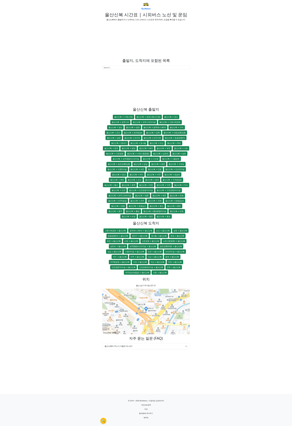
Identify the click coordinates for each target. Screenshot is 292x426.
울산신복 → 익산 (181, 185)
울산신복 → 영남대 (172, 174)
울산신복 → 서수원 (150, 159)
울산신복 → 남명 (114, 138)
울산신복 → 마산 (156, 143)
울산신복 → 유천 (146, 185)
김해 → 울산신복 (180, 230)
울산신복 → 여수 (136, 174)
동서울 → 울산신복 (159, 236)
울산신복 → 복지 (146, 148)
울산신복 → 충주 (115, 211)
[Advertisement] (123, 39)
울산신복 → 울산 (111, 185)
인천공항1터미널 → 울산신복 (123, 267)
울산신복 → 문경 (111, 148)
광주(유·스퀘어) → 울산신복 (141, 230)
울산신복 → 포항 (177, 211)
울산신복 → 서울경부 (170, 159)
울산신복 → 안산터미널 (174, 169)
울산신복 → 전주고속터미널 (119, 195)
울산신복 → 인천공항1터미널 (141, 190)
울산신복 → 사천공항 (114, 153)
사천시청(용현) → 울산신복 (174, 241)
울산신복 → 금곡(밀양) (133, 132)
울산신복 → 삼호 (179, 153)
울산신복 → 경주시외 (120, 122)
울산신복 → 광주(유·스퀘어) (154, 127)
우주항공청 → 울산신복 (119, 262)
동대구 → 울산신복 (139, 236)
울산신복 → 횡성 (163, 216)
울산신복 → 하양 (128, 216)
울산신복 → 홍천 (146, 216)
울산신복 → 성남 (140, 164)
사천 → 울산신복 (131, 241)
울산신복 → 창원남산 (137, 206)
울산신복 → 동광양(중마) (175, 138)
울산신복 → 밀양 (128, 148)
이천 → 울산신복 (140, 262)
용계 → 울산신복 (172, 257)
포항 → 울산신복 (160, 272)
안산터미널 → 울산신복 (174, 251)
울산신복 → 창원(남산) (174, 200)
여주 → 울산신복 (137, 257)
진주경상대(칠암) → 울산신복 (137, 272)
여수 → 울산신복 (120, 257)
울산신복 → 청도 (156, 206)
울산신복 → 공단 (115, 127)
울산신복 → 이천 (163, 185)
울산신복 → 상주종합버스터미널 (126, 159)
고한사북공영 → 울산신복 (115, 230)
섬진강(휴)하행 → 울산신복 (171, 246)
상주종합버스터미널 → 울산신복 (143, 246)
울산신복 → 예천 (117, 180)
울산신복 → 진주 (137, 200)
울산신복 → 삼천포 (160, 153)
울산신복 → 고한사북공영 (169, 122)
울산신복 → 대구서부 (152, 138)
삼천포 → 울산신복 (118, 246)
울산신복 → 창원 (118, 206)
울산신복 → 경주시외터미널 (144, 122)
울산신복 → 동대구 (119, 143)
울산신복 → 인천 (118, 190)
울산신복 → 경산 (171, 117)
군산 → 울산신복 (163, 230)
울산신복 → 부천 (163, 148)
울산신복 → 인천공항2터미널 (168, 190)
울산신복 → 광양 (133, 127)
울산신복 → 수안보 (176, 164)
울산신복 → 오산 (134, 180)
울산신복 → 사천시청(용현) (138, 153)
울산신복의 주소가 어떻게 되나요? (118, 346)
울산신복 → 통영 (132, 211)
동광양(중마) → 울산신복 (118, 236)
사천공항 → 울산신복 (150, 241)
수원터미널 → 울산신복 (134, 251)
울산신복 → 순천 (137, 169)
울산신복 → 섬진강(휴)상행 (119, 164)
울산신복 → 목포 (174, 143)
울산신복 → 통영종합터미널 (154, 211)
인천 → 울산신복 (175, 262)
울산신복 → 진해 (155, 200)
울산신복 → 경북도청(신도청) (148, 117)
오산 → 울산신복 (155, 257)
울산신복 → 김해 (153, 132)
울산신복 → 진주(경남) (117, 200)
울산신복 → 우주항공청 (172, 180)
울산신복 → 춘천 (174, 206)
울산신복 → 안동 (155, 169)
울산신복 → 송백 (158, 164)
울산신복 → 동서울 (138, 143)
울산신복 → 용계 (152, 180)
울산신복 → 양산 (119, 174)
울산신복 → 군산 (113, 132)
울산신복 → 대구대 (132, 138)
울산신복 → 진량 (177, 195)
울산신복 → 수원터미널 (117, 169)
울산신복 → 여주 (154, 174)
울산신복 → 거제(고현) (123, 117)
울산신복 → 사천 (181, 148)
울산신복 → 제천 (159, 195)
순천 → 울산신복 (155, 251)
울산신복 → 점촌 (142, 195)
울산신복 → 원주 (128, 185)
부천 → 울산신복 (114, 241)
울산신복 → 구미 (176, 127)
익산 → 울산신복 (157, 262)
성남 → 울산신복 (114, 251)
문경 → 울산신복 (177, 236)
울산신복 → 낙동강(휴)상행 (175, 132)
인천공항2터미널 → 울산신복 (151, 267)
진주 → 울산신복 (173, 267)
